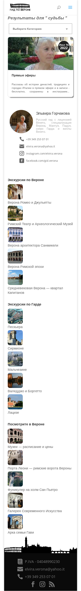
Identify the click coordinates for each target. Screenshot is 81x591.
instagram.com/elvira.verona (44, 153)
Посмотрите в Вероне (26, 424)
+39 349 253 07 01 (37, 139)
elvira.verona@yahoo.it (40, 146)
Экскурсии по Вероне (26, 179)
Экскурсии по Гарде (24, 304)
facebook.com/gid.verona (42, 160)
